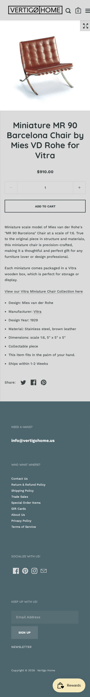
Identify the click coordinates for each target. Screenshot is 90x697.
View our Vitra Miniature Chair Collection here (44, 291)
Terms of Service (23, 526)
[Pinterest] (25, 571)
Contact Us (19, 478)
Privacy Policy (21, 520)
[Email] (44, 571)
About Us (18, 514)
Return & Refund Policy (28, 484)
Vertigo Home (46, 670)
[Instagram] (34, 571)
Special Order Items (26, 502)
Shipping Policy (22, 490)
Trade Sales (19, 496)
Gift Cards (18, 508)
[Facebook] (16, 571)
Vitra (37, 311)
